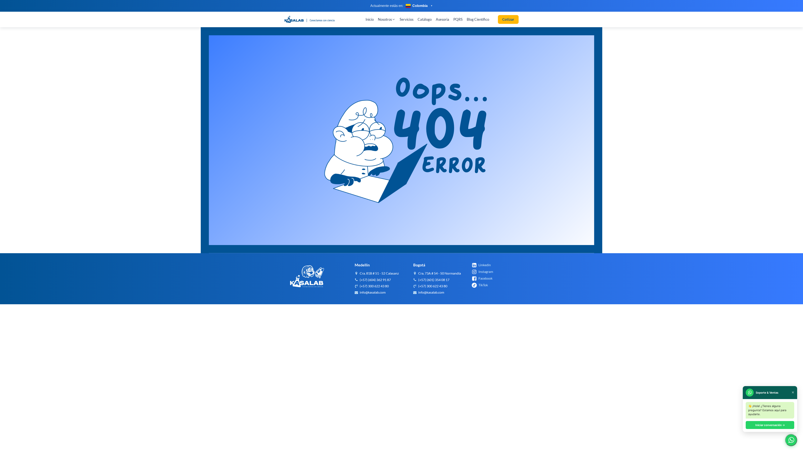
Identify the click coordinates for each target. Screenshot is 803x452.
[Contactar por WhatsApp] (791, 440)
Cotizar (508, 19)
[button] (387, 19)
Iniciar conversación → (770, 425)
